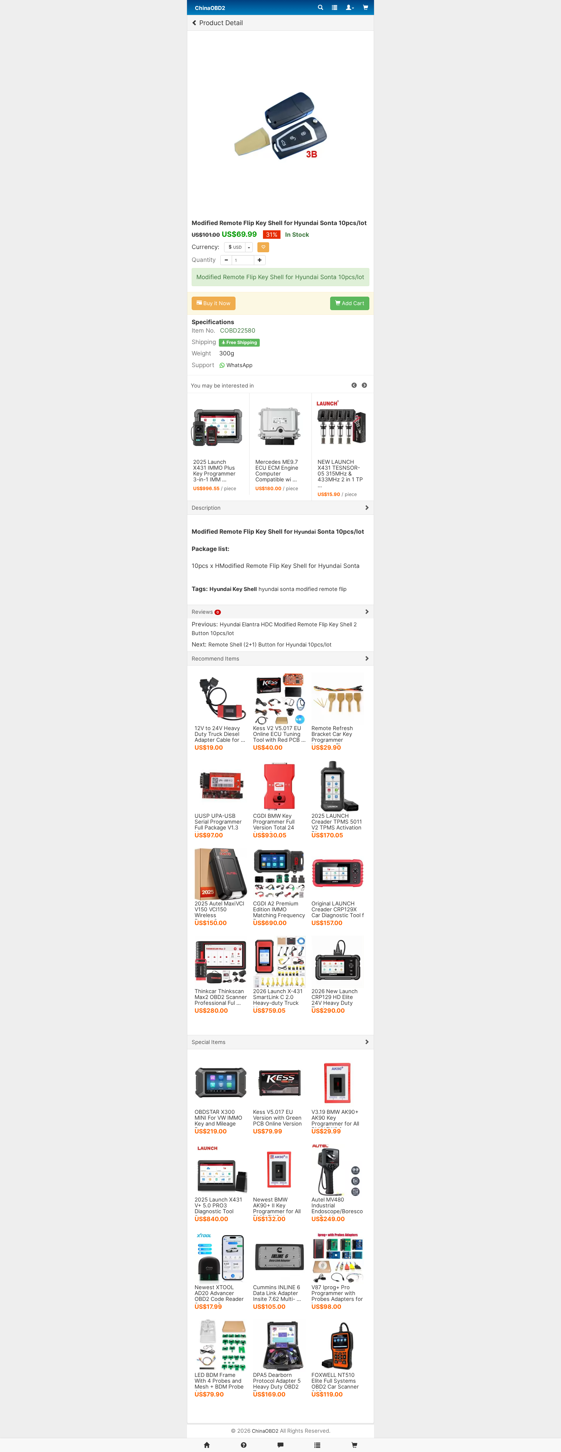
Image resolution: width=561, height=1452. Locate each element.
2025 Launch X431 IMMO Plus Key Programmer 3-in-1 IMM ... (214, 471)
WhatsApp (238, 365)
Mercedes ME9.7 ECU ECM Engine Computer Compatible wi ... (276, 471)
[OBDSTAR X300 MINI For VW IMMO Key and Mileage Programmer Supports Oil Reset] (221, 1082)
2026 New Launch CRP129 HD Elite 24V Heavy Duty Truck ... (334, 1000)
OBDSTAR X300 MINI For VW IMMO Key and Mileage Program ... (218, 1121)
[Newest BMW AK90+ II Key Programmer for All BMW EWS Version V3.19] (279, 1169)
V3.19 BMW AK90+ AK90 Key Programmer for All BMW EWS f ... (335, 1121)
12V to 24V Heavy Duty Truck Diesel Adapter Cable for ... (220, 734)
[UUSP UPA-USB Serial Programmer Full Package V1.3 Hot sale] (221, 786)
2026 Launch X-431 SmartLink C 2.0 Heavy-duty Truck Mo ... (278, 1000)
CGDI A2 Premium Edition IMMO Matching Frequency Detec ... (279, 912)
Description (206, 507)
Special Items (209, 1042)
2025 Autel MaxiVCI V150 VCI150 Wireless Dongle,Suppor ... (219, 912)
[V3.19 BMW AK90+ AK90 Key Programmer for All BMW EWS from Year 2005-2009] (337, 1082)
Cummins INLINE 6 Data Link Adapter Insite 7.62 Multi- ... (277, 1293)
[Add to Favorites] (263, 247)
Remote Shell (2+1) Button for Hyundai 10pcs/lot (270, 644)
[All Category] (321, 7)
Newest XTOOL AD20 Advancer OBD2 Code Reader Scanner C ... (219, 1296)
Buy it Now (216, 303)
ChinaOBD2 (265, 1431)
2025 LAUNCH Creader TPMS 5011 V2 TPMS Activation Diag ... (336, 824)
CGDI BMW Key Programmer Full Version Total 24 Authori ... (274, 824)
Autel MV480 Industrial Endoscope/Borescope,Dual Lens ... (337, 1208)
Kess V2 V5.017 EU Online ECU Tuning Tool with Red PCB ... (279, 734)
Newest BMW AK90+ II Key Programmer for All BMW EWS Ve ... (277, 1208)
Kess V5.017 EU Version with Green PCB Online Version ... (277, 1121)
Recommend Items (215, 658)
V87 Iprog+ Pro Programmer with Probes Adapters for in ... (337, 1296)
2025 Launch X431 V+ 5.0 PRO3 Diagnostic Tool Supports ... (218, 1208)
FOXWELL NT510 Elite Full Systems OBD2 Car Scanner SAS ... (335, 1384)
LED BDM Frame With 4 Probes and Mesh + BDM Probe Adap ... (219, 1384)
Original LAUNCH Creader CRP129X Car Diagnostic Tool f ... (337, 912)
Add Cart (352, 303)
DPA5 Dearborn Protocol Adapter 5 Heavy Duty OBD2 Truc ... (277, 1384)
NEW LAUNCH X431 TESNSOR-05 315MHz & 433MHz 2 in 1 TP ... (340, 473)
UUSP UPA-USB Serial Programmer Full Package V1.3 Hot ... (218, 824)
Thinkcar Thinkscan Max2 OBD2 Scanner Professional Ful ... (221, 997)
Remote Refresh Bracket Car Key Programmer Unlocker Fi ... (332, 737)
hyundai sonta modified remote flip (303, 589)
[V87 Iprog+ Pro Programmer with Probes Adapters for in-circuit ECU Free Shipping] (337, 1257)
